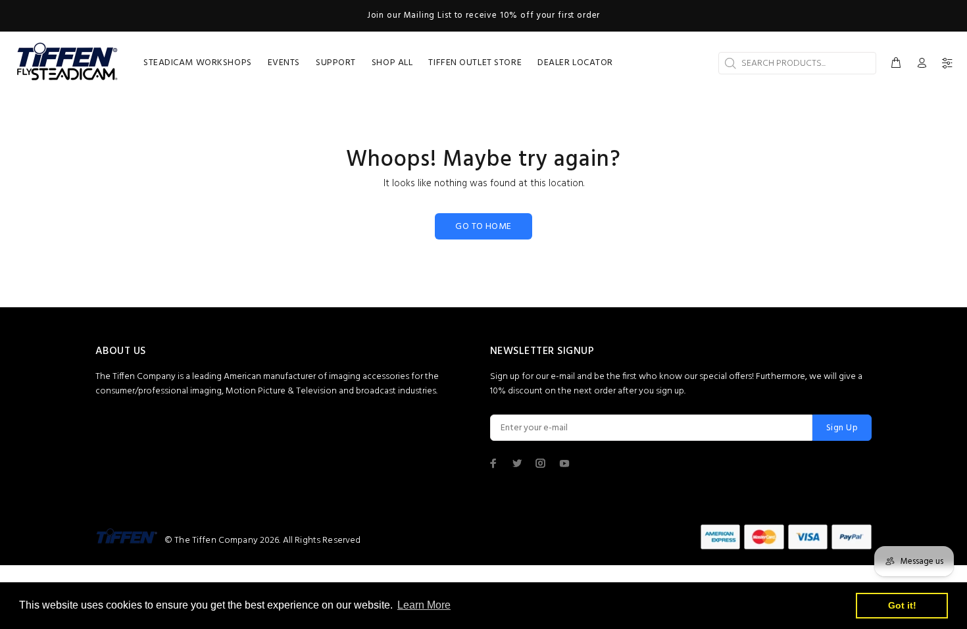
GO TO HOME (483, 226)
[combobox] (797, 63)
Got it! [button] (902, 605)
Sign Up (842, 428)
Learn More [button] (424, 605)
